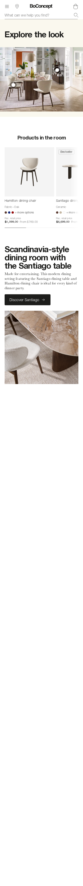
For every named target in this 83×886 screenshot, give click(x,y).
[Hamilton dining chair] (29, 171)
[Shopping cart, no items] (76, 6)
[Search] (76, 15)
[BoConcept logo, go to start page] (41, 6)
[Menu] (7, 6)
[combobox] (41, 15)
